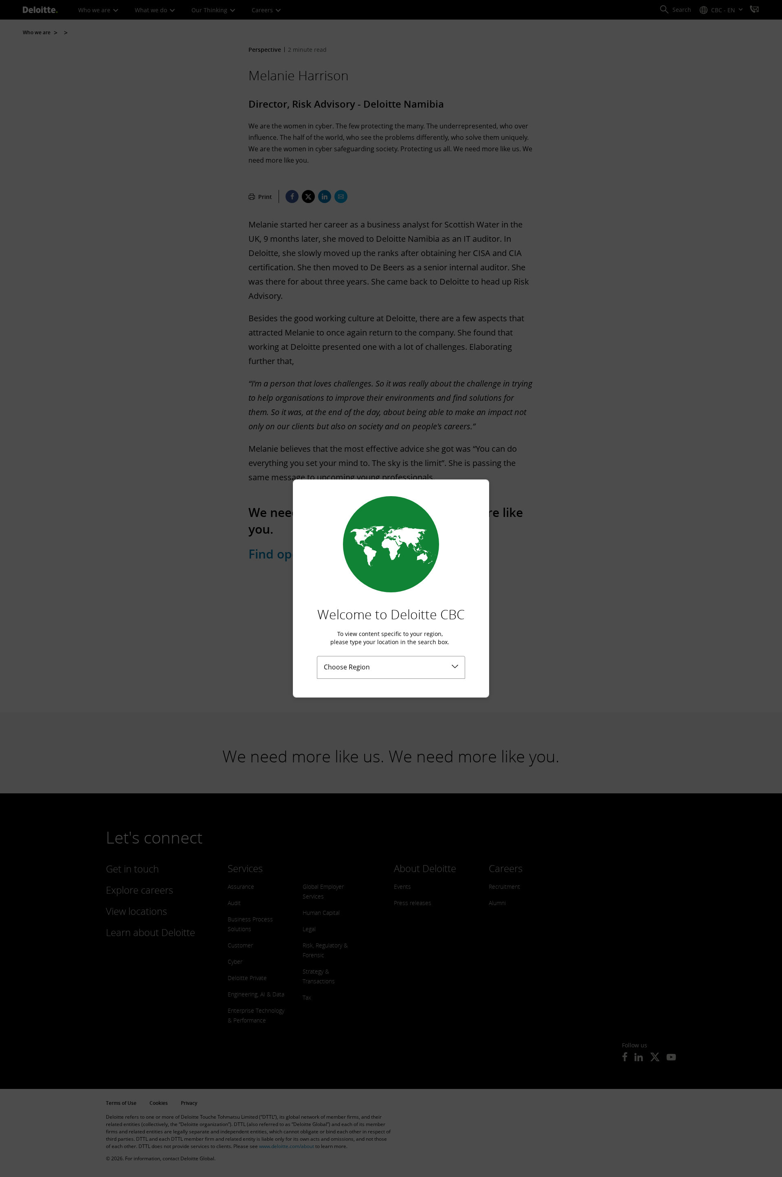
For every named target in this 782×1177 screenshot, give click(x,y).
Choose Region (347, 666)
